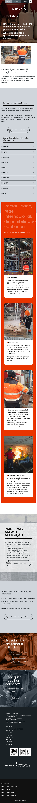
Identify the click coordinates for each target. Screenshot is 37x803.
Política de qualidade (8, 795)
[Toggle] (33, 146)
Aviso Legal (5, 783)
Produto (9, 733)
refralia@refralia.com (15, 722)
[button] (2, 7)
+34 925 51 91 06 (12, 721)
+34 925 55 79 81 (21, 721)
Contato (9, 744)
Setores (9, 735)
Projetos (9, 737)
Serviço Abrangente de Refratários (14, 729)
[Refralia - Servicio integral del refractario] (18, 7)
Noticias (9, 739)
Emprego (9, 742)
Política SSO (5, 789)
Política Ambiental (7, 792)
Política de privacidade (9, 786)
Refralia (9, 726)
